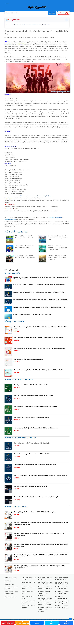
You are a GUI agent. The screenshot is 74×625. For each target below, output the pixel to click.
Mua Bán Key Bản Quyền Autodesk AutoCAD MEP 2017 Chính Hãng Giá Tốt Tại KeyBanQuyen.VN (39, 534)
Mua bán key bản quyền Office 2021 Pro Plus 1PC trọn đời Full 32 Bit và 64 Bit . (38, 370)
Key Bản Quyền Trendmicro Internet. (61, 597)
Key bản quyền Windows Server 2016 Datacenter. (45, 587)
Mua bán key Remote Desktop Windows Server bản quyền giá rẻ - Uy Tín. (37, 497)
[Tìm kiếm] (52, 13)
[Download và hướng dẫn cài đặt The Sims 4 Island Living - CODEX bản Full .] (42, 239)
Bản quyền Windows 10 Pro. (28, 583)
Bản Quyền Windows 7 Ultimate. (27, 587)
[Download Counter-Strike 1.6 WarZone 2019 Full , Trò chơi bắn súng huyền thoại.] (42, 249)
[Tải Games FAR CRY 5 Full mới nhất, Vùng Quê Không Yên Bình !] (10, 259)
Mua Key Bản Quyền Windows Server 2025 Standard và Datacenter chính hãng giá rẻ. (40, 475)
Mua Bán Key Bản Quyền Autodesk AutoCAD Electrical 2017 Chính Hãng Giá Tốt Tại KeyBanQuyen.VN (40, 556)
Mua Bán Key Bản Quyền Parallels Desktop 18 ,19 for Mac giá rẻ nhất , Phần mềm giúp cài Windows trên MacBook (40, 278)
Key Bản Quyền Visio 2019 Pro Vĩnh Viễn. (61, 587)
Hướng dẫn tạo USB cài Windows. (28, 606)
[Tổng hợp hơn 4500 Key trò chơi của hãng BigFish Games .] (10, 249)
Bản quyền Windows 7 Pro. (27, 592)
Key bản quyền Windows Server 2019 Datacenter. (45, 583)
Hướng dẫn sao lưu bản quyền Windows (11, 592)
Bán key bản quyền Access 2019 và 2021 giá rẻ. (28, 359)
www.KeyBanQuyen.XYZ (56, 217)
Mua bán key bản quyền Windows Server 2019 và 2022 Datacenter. (34, 454)
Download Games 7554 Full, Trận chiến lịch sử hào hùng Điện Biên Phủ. (29, 24)
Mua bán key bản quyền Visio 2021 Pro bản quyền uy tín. (31, 417)
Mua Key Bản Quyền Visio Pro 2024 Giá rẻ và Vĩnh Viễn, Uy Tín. (33, 395)
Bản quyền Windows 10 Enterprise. (28, 602)
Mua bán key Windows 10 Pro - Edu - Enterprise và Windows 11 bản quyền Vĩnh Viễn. (39, 307)
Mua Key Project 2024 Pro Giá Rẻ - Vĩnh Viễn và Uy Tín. (31, 385)
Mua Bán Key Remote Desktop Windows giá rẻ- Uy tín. (31, 486)
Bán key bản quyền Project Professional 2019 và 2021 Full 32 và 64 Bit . (36, 428)
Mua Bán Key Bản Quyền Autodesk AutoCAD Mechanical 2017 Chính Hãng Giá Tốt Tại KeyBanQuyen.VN (41, 545)
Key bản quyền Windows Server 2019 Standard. (45, 599)
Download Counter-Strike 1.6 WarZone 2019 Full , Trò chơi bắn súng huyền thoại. (57, 247)
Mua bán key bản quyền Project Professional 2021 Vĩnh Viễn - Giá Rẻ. (35, 406)
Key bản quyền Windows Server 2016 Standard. (45, 603)
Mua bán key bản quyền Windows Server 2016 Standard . (31, 443)
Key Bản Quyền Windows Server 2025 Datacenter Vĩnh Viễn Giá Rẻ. (35, 464)
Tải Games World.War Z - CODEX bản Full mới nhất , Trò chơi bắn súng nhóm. (57, 257)
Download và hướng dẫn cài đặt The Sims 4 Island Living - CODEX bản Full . (57, 237)
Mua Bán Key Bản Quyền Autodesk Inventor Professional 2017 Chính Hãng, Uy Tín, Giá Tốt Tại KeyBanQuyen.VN (41, 523)
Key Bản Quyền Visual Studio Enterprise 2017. (62, 602)
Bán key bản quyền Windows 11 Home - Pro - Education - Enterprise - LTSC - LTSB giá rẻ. (40, 299)
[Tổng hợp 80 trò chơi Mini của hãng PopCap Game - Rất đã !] (10, 239)
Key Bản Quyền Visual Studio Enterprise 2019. (62, 606)
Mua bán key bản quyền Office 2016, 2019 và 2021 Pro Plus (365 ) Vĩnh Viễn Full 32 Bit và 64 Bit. (41, 328)
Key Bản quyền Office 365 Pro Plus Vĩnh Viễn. (62, 583)
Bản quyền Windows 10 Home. (28, 597)
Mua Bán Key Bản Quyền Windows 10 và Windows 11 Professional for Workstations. (39, 284)
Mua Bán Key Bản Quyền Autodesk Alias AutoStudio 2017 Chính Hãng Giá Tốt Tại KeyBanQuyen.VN (39, 566)
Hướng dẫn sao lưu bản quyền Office (11, 587)
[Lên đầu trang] (71, 619)
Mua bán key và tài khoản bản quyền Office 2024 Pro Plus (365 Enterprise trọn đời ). (40, 348)
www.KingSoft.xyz (10, 219)
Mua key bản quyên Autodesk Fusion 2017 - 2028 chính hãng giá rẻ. (35, 512)
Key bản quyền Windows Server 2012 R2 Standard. (45, 609)
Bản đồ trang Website (11, 597)
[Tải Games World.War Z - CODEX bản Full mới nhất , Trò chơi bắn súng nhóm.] (42, 259)
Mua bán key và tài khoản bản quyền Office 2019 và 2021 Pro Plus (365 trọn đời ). (39, 337)
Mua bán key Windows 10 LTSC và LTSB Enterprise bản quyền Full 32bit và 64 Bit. (38, 292)
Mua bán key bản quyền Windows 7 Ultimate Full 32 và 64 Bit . (32, 314)
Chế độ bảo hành (9, 584)
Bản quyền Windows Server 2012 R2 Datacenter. (44, 593)
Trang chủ (7, 580)
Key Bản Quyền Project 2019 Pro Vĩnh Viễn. (62, 592)
